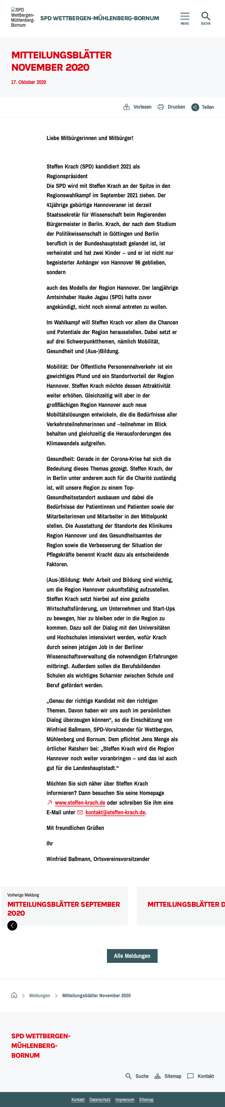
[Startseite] (14, 995)
